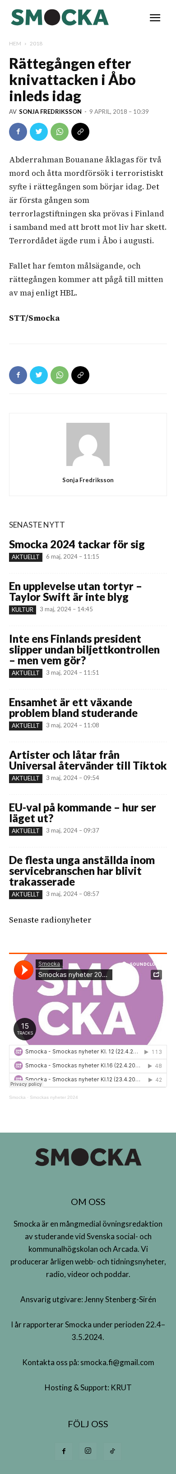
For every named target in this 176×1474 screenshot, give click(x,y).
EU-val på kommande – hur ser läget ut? (82, 812)
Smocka (17, 1097)
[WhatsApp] (60, 132)
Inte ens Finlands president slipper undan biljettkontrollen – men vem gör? (84, 649)
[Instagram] (88, 1451)
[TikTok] (112, 1452)
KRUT (121, 1387)
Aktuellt (26, 556)
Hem (15, 43)
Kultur (22, 609)
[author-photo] (88, 465)
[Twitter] (39, 132)
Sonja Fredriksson (50, 111)
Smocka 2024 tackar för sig (77, 544)
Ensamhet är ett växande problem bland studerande (73, 707)
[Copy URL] (80, 132)
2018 (36, 43)
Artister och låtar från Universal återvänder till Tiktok (88, 760)
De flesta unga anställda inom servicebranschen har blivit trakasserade (82, 870)
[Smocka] (61, 17)
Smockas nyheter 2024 (54, 1097)
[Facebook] (18, 132)
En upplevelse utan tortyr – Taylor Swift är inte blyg (75, 591)
